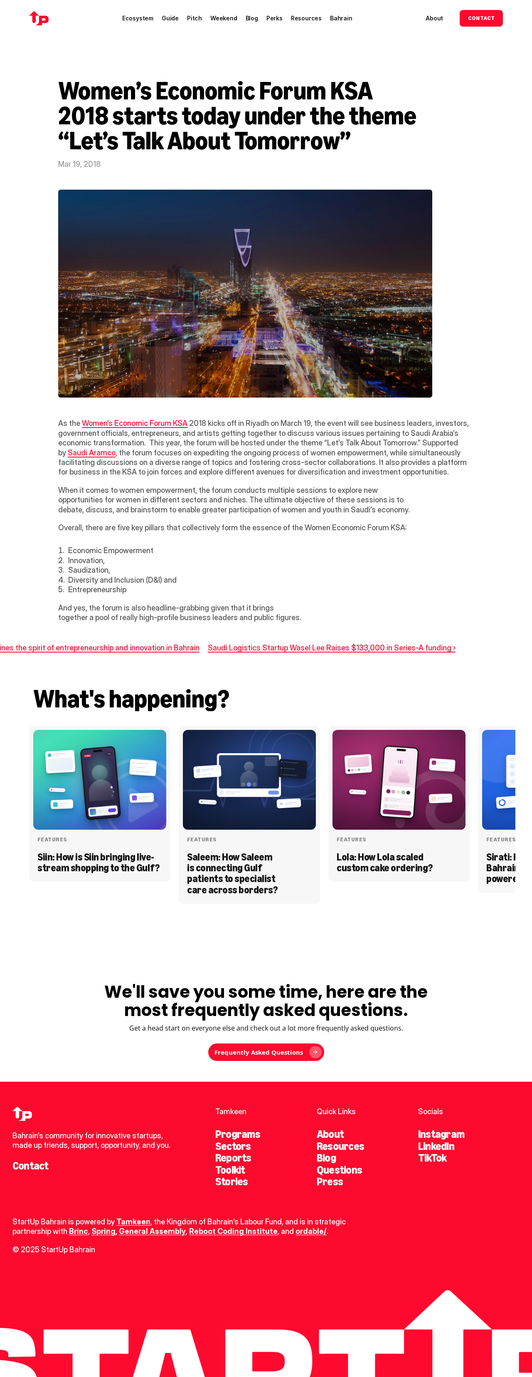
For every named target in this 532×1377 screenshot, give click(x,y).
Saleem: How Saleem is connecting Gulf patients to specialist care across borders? (232, 873)
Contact (30, 1165)
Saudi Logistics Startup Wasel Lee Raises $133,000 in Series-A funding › (332, 647)
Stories (231, 1181)
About (330, 1134)
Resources (340, 1146)
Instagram (441, 1134)
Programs (237, 1134)
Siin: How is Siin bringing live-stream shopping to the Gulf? (98, 862)
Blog (326, 1157)
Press (330, 1181)
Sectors (233, 1146)
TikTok (432, 1157)
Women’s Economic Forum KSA (134, 423)
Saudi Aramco (92, 452)
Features (52, 839)
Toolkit (230, 1170)
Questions (339, 1170)
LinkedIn (436, 1146)
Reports (233, 1157)
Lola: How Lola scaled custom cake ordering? (385, 862)
